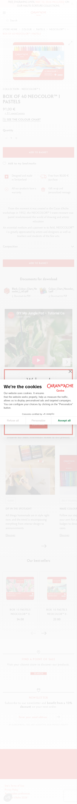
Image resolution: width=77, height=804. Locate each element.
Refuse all (13, 420)
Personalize (38, 420)
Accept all (64, 420)
